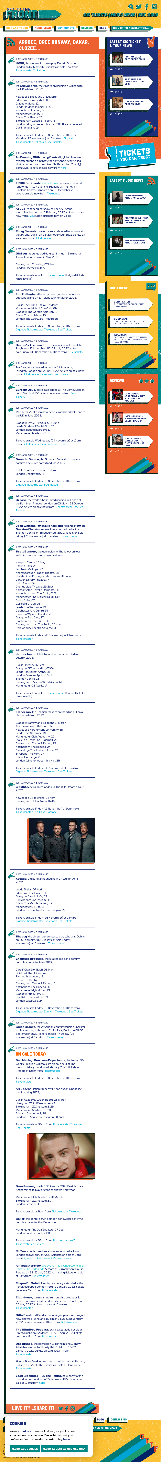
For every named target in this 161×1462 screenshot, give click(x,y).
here (64, 167)
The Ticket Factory (44, 811)
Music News (43, 28)
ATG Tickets (75, 351)
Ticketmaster (24, 70)
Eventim (49, 1011)
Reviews (87, 28)
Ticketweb (39, 70)
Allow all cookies (25, 1448)
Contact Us (119, 1419)
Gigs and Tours (17, 28)
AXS (31, 215)
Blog (102, 28)
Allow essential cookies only (64, 1448)
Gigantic (69, 138)
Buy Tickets (66, 28)
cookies (25, 1431)
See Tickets (54, 141)
